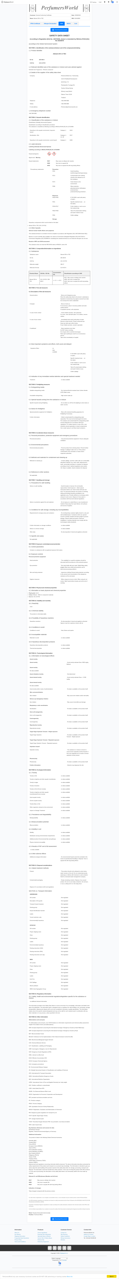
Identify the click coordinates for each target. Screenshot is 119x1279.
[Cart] (108, 2)
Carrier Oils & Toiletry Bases (45, 1238)
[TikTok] (50, 1248)
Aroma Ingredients (42, 1232)
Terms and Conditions (20, 1241)
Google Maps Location (89, 1236)
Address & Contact (88, 1234)
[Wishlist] (105, 2)
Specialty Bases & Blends (44, 1236)
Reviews (63, 1239)
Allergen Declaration (50, 23)
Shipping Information (20, 1236)
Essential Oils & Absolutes (44, 1234)
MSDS (69, 23)
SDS (61, 23)
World (8, 2)
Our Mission (18, 1234)
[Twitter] (59, 1248)
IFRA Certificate (35, 23)
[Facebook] (55, 1248)
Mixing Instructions (65, 1238)
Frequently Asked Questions (22, 1238)
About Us (17, 1232)
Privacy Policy (18, 1239)
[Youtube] (69, 1248)
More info (70, 1276)
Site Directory (64, 1234)
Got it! (111, 1276)
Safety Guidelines (65, 1236)
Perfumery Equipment (43, 1241)
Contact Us (63, 1232)
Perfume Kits (41, 1239)
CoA (75, 23)
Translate (64, 1260)
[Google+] (64, 1248)
